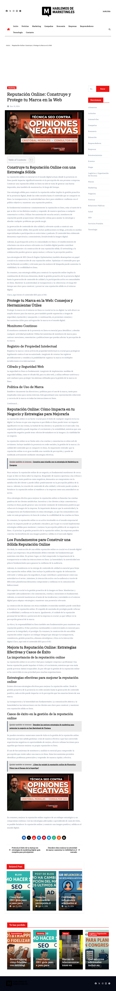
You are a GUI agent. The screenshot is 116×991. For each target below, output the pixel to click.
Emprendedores (87, 26)
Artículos (92, 113)
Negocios (92, 193)
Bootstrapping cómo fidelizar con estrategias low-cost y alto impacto (19, 965)
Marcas (91, 181)
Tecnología (18, 32)
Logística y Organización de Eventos (98, 174)
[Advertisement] (58, 64)
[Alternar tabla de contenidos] (29, 160)
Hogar (90, 167)
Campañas (48, 26)
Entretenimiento (95, 155)
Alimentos (92, 107)
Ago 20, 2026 (69, 906)
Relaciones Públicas (96, 205)
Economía (61, 26)
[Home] (8, 29)
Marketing (36, 26)
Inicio (15, 26)
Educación (92, 137)
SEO (90, 217)
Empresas (73, 26)
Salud (90, 211)
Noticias (25, 26)
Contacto (30, 32)
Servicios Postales (95, 223)
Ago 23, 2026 (17, 906)
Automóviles (93, 119)
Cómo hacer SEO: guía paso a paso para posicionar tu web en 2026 (18, 903)
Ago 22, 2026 (43, 906)
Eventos (91, 161)
